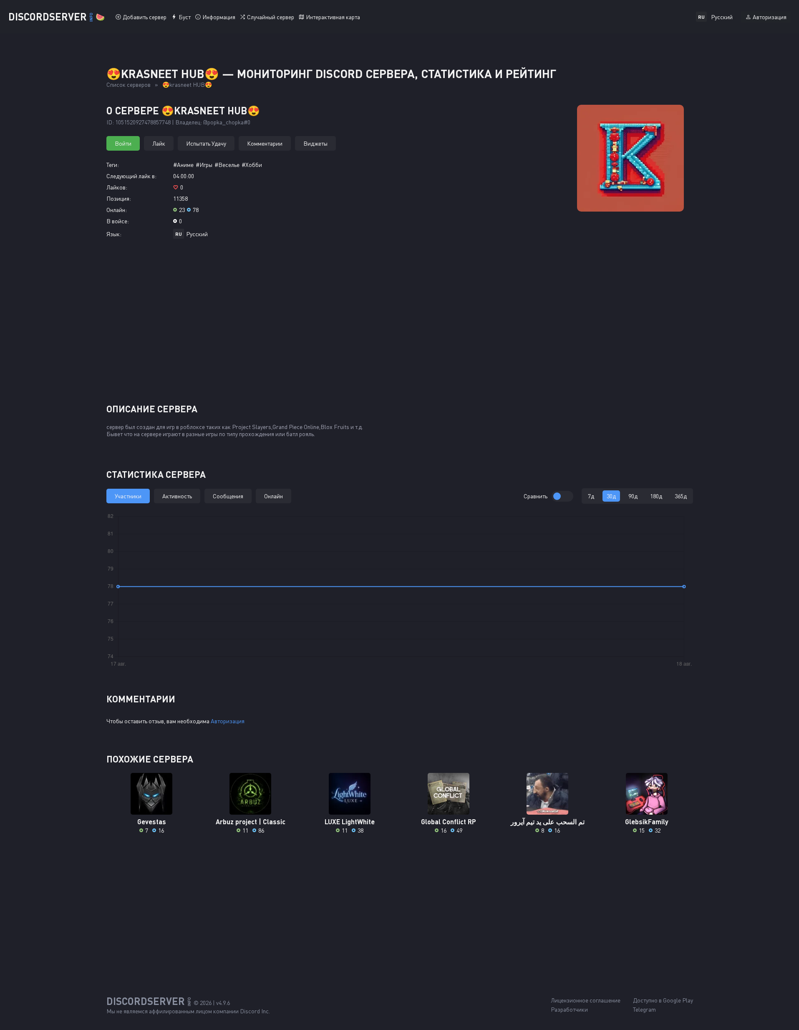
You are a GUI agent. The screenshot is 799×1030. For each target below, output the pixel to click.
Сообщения (228, 496)
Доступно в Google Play (663, 1000)
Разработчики (569, 1009)
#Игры (204, 164)
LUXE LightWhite (350, 822)
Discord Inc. (255, 1011)
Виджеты (315, 143)
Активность (177, 496)
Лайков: (116, 187)
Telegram (644, 1009)
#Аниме (183, 164)
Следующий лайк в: (131, 175)
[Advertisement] (399, 324)
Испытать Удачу (206, 143)
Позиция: (118, 198)
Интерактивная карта (333, 16)
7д (591, 496)
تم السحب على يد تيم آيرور (548, 822)
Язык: (113, 233)
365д (681, 496)
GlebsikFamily (646, 822)
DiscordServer (56, 16)
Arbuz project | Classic (250, 822)
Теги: (112, 164)
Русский (197, 233)
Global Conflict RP (448, 822)
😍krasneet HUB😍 (187, 84)
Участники (128, 496)
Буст (185, 16)
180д (656, 496)
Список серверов (128, 84)
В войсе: (117, 221)
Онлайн (273, 496)
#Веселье (226, 164)
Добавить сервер (144, 16)
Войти (123, 143)
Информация (218, 16)
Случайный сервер (270, 16)
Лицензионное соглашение (585, 1000)
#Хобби (252, 164)
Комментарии (264, 143)
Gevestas (151, 822)
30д (611, 496)
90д (633, 496)
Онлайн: (116, 209)
